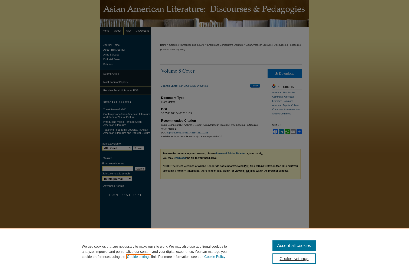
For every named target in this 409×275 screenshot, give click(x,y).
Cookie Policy (214, 257)
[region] (204, 251)
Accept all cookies (294, 245)
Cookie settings (138, 257)
